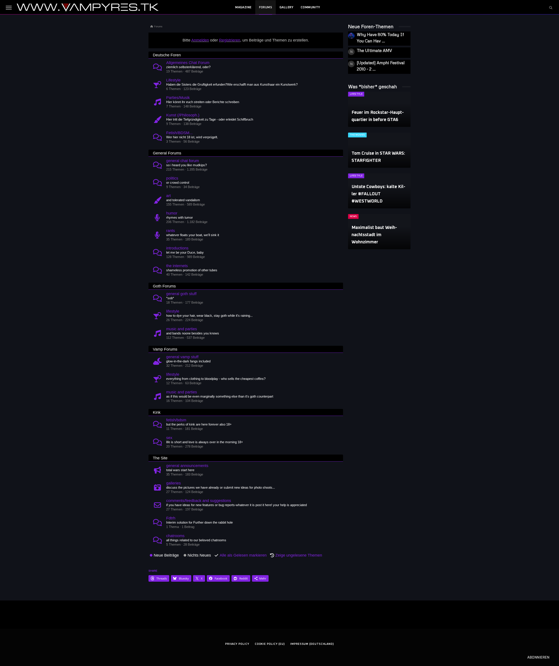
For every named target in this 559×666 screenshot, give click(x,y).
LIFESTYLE (356, 94)
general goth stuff (181, 294)
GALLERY (286, 7)
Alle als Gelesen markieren (243, 555)
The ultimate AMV (374, 50)
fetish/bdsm (176, 420)
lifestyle (172, 311)
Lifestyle (173, 80)
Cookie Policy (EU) (270, 644)
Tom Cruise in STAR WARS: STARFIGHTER (378, 157)
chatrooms (175, 536)
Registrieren (229, 40)
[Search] (550, 7)
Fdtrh (170, 518)
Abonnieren (538, 657)
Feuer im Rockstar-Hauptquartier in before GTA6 (378, 116)
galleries (173, 483)
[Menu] (9, 7)
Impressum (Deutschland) (312, 644)
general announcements (187, 466)
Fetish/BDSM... (179, 133)
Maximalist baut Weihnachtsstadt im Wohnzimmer (374, 234)
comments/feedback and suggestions (198, 500)
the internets (177, 266)
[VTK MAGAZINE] (87, 7)
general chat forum (182, 161)
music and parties (181, 329)
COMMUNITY (310, 7)
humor (171, 213)
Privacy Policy (237, 644)
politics (172, 178)
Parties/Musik (178, 97)
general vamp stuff (182, 357)
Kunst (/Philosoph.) (182, 115)
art (168, 196)
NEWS (353, 216)
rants (170, 230)
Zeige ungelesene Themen (298, 555)
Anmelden (200, 40)
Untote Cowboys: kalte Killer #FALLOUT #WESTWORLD (378, 194)
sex (169, 438)
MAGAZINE (243, 7)
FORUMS (265, 7)
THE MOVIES (357, 135)
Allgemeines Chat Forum (187, 63)
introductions (177, 248)
